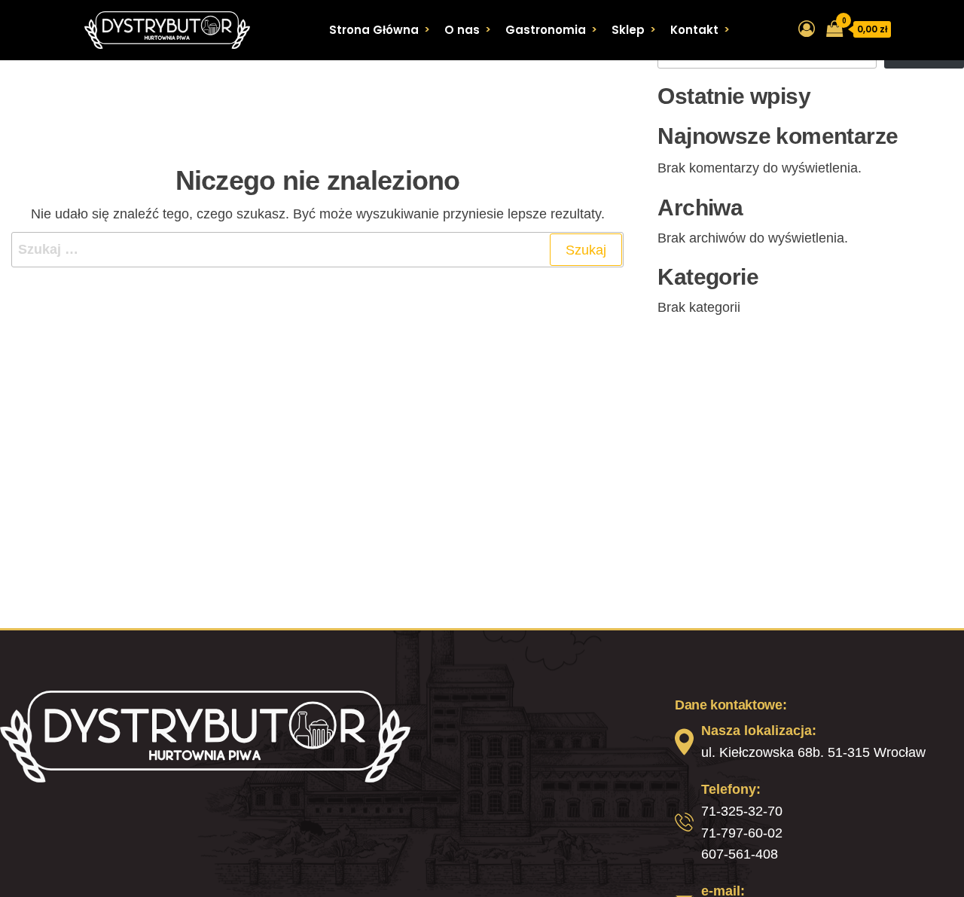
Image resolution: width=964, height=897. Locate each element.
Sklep (628, 30)
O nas (462, 30)
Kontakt (694, 30)
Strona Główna (374, 30)
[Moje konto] (806, 29)
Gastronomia (545, 30)
